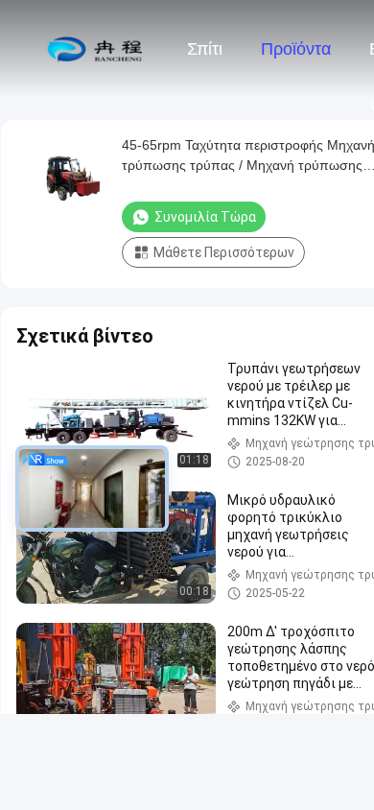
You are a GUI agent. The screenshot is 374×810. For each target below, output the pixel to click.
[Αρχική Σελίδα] (94, 48)
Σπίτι (204, 49)
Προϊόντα (296, 49)
